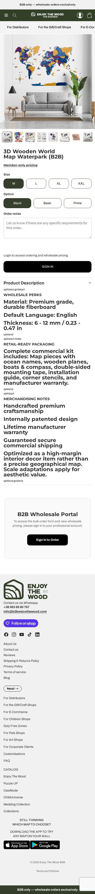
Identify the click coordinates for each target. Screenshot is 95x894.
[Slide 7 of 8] (76, 137)
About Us (10, 644)
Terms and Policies (47, 871)
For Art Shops (13, 739)
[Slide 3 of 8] (30, 137)
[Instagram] (14, 634)
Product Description (24, 283)
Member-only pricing (21, 165)
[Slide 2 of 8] (19, 137)
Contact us (11, 649)
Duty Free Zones (15, 726)
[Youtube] (21, 634)
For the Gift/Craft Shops (54, 27)
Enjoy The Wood (15, 776)
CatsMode (11, 790)
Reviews (9, 655)
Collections (11, 811)
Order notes (12, 213)
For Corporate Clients (18, 746)
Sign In (47, 266)
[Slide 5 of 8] (53, 137)
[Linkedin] (37, 634)
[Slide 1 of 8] (7, 137)
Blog (7, 677)
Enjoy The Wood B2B (52, 862)
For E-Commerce (16, 712)
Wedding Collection (17, 804)
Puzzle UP (11, 783)
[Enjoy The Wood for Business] (47, 15)
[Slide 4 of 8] (42, 137)
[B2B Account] (80, 15)
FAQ (7, 760)
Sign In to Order (47, 539)
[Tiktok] (29, 634)
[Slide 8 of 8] (88, 137)
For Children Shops (17, 719)
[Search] (14, 15)
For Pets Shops (14, 733)
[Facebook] (6, 634)
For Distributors (17, 27)
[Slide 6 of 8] (65, 137)
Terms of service (15, 672)
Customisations (14, 754)
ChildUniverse (13, 797)
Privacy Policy (13, 666)
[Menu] (6, 15)
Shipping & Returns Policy (21, 661)
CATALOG (11, 769)
